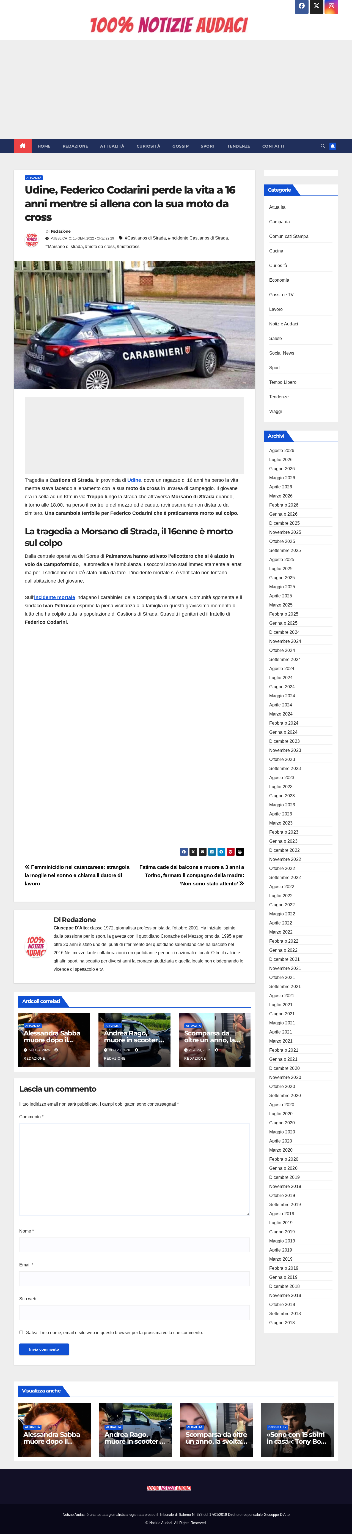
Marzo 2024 (281, 714)
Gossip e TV (281, 294)
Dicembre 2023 (284, 741)
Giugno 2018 (282, 1322)
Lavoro (276, 309)
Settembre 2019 (285, 1204)
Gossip (180, 146)
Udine (134, 480)
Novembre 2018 (285, 1295)
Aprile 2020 (280, 1141)
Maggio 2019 (282, 1241)
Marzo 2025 (281, 605)
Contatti (273, 146)
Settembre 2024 (285, 659)
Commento (31, 1116)
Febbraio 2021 (284, 1050)
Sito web (27, 1298)
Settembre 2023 (285, 768)
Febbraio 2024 (284, 723)
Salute (275, 338)
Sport (208, 146)
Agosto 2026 (282, 450)
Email (26, 1265)
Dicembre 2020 (284, 1068)
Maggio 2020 (282, 1132)
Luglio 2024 (281, 677)
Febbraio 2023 (284, 832)
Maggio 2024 (282, 695)
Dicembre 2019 (284, 1177)
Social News (282, 353)
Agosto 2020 (282, 1104)
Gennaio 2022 (283, 950)
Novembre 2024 (285, 641)
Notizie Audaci (283, 324)
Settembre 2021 (285, 986)
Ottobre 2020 (282, 1086)
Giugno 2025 (282, 577)
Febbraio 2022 (284, 941)
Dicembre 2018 (284, 1286)
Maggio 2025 (282, 586)
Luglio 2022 (281, 895)
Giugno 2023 (282, 795)
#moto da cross (100, 246)
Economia (279, 280)
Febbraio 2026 (284, 505)
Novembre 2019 (285, 1186)
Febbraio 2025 (284, 614)
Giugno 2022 (282, 904)
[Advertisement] (176, 89)
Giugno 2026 (282, 468)
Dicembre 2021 (284, 959)
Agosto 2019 (282, 1213)
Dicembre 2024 (284, 632)
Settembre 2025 (285, 550)
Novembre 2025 (285, 532)
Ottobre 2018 (282, 1304)
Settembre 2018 (285, 1313)
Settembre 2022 (285, 877)
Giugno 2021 (282, 1013)
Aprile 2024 (280, 705)
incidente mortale (54, 597)
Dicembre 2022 (284, 850)
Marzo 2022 (281, 932)
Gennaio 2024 (283, 732)
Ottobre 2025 (282, 541)
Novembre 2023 (285, 750)
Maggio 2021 (282, 1023)
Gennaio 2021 (283, 1059)
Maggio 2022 (282, 914)
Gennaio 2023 (283, 841)
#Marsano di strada (64, 246)
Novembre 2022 (285, 859)
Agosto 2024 (282, 668)
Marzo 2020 (281, 1150)
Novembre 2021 (285, 968)
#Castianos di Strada (145, 238)
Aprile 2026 (280, 487)
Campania (279, 221)
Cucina (276, 251)
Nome (26, 1231)
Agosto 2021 (282, 995)
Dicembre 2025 (284, 523)
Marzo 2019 (281, 1259)
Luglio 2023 (281, 786)
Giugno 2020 (282, 1122)
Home (44, 146)
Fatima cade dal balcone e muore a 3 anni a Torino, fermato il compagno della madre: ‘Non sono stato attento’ (191, 875)
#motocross (128, 246)
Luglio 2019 (281, 1222)
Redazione (75, 146)
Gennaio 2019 (283, 1277)
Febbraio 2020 (284, 1159)
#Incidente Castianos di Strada (198, 238)
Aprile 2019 (280, 1250)
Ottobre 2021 (282, 977)
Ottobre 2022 (282, 868)
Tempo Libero (282, 382)
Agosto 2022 (282, 886)
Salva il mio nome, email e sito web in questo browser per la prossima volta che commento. (114, 1332)
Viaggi (275, 411)
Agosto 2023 (282, 777)
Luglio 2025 (281, 568)
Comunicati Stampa (289, 236)
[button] (323, 146)
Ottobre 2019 (282, 1195)
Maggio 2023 (282, 805)
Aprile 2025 (280, 596)
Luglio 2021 (281, 1004)
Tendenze (238, 146)
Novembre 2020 (285, 1077)
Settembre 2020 (285, 1095)
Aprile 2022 (280, 923)
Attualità (112, 146)
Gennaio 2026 (283, 514)
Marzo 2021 (281, 1041)
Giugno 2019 (282, 1232)
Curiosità (149, 146)
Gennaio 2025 (283, 623)
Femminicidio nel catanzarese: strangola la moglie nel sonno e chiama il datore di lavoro (77, 875)
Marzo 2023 (281, 823)
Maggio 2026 (282, 477)
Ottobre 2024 (282, 650)
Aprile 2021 (280, 1032)
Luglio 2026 (281, 459)
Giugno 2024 (282, 686)
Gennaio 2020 (283, 1168)
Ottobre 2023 (282, 759)
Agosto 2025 (282, 559)
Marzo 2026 (281, 496)
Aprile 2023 (280, 814)
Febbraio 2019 (284, 1268)
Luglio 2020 (281, 1113)
